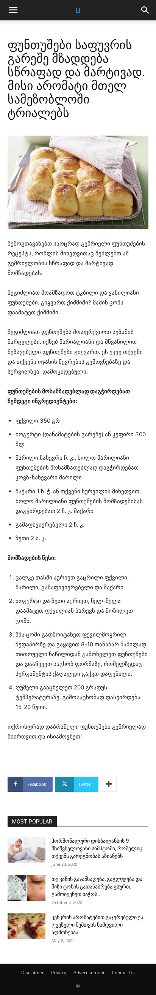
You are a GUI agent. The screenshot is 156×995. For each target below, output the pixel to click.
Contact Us (123, 972)
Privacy (58, 972)
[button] (13, 10)
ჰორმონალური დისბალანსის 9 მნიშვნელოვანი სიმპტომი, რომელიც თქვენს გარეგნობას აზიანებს (96, 848)
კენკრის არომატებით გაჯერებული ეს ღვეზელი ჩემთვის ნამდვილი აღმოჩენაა (97, 924)
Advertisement (89, 972)
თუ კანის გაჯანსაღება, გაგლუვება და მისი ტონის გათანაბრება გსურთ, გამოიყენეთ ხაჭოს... (96, 886)
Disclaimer (32, 972)
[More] (109, 784)
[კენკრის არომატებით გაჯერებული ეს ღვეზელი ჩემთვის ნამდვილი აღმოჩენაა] (26, 926)
